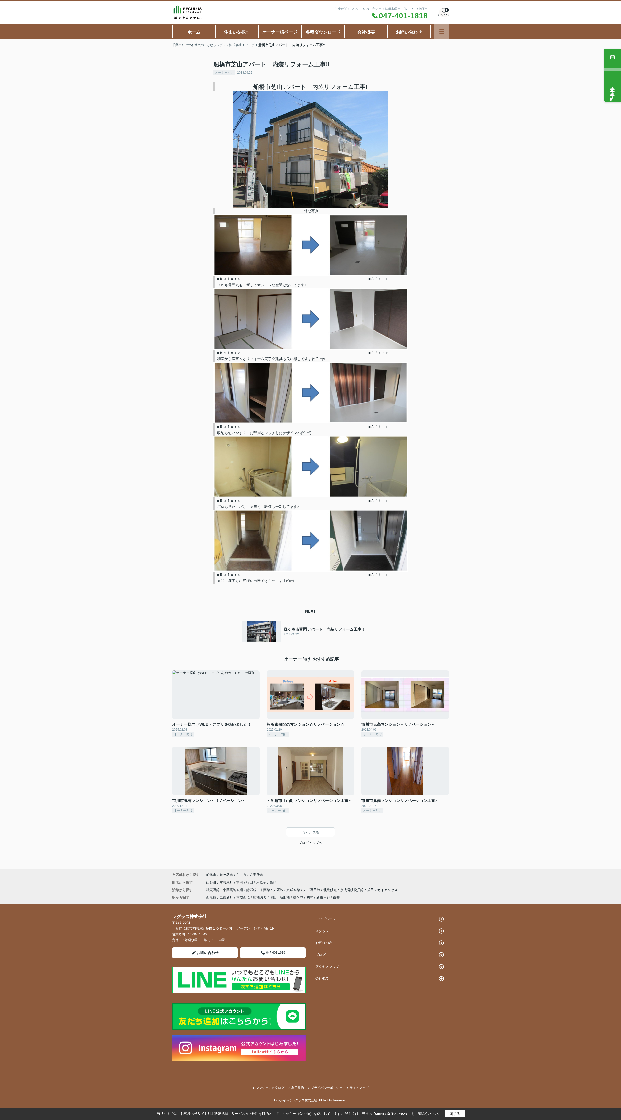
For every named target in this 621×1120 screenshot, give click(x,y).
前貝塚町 (227, 882)
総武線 (252, 890)
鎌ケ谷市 (226, 875)
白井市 (241, 875)
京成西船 (243, 897)
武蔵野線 (213, 890)
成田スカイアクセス (382, 890)
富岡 (240, 882)
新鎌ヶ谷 (323, 897)
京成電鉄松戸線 (352, 890)
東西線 (278, 890)
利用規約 (297, 1088)
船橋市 (211, 875)
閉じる (455, 1114)
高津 (273, 882)
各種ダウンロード (323, 32)
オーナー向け (224, 72)
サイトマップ (359, 1088)
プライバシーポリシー (327, 1088)
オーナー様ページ (279, 32)
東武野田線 (312, 890)
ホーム (194, 32)
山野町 (211, 882)
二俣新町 (226, 897)
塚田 (273, 897)
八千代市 (256, 875)
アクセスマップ (327, 966)
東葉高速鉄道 (233, 890)
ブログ (320, 955)
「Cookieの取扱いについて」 (391, 1114)
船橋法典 (260, 897)
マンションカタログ (270, 1088)
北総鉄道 (330, 890)
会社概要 (366, 32)
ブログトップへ (310, 843)
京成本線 (293, 890)
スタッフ (322, 931)
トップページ (325, 919)
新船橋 (285, 897)
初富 (309, 897)
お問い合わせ (409, 32)
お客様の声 (323, 943)
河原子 (261, 882)
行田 (250, 882)
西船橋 (211, 897)
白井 (336, 897)
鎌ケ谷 (298, 897)
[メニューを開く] (441, 31)
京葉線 (265, 890)
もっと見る (310, 832)
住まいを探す (237, 32)
